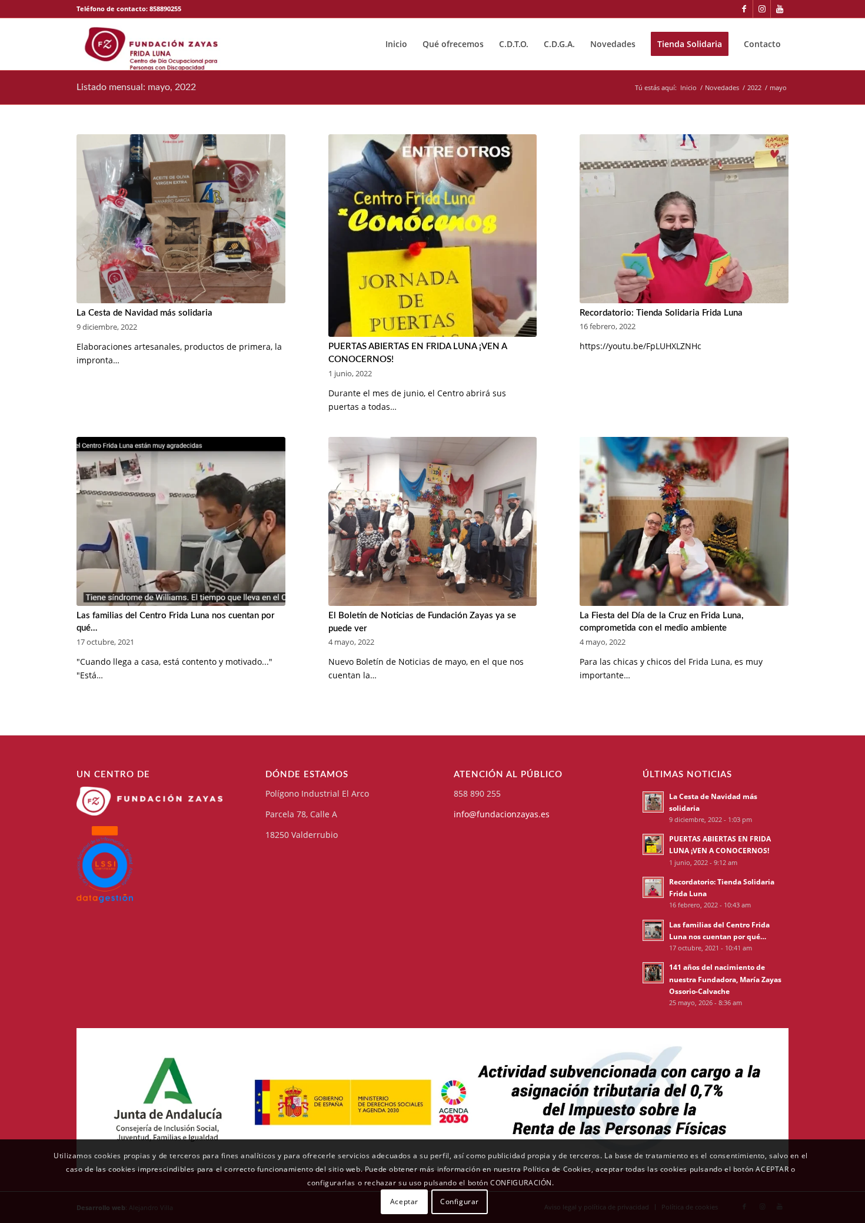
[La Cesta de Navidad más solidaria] (180, 218)
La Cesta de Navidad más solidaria (144, 313)
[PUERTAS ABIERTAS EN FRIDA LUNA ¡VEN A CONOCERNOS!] (432, 235)
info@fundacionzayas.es (502, 814)
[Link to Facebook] (744, 9)
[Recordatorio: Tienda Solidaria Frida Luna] (684, 218)
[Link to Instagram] (761, 9)
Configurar (459, 1201)
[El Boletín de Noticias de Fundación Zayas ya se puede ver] (432, 521)
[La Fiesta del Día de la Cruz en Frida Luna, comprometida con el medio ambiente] (684, 521)
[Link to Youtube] (780, 9)
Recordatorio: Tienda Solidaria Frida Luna (661, 313)
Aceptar (404, 1201)
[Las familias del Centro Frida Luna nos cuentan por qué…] (180, 521)
